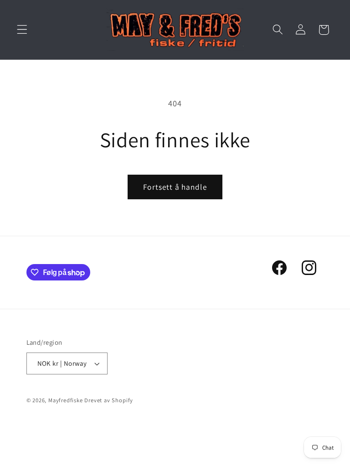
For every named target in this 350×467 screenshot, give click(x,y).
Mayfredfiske (65, 400)
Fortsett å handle (175, 187)
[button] (22, 30)
